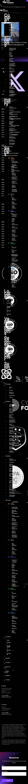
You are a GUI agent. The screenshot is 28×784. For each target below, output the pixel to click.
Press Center (17, 7)
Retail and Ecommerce (10, 140)
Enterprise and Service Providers (10, 118)
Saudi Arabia (8, 307)
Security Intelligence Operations (10, 91)
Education (10, 110)
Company (7, 18)
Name (3, 765)
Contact (24, 6)
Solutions (7, 42)
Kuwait (8, 303)
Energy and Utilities (10, 113)
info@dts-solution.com (6, 696)
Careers (10, 35)
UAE (8, 301)
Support (20, 6)
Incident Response (10, 95)
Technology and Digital (10, 143)
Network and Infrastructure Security (10, 49)
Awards (10, 27)
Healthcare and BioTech (10, 129)
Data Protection (10, 68)
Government (10, 126)
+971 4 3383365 (4, 695)
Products (9, 6)
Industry (7, 101)
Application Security (10, 71)
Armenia (9, 314)
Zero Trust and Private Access (10, 54)
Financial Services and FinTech (10, 123)
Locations (7, 294)
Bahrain (9, 311)
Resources (13, 6)
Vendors (5, 6)
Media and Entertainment (10, 137)
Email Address (5, 771)
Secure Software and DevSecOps (10, 75)
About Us (10, 25)
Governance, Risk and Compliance (10, 87)
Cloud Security (10, 80)
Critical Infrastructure (10, 107)
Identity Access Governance (10, 83)
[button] (6, 381)
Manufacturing (10, 134)
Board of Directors (10, 30)
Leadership (10, 32)
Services (6, 151)
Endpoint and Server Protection (10, 60)
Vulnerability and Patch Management (10, 64)
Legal (10, 132)
